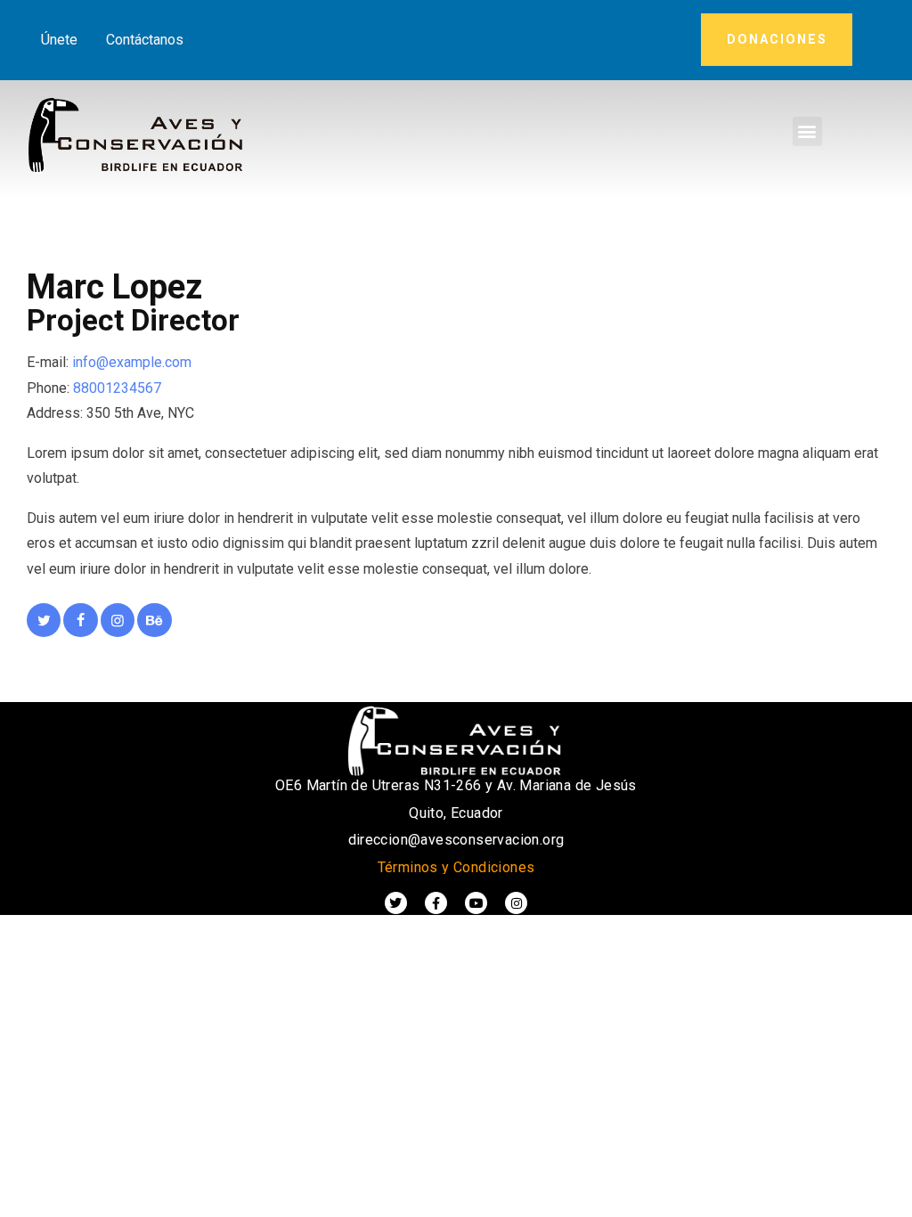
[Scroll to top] (876, 1199)
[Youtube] (476, 903)
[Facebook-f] (436, 903)
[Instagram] (516, 903)
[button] (807, 131)
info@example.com (131, 362)
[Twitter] (396, 903)
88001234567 (117, 388)
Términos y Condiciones (456, 867)
